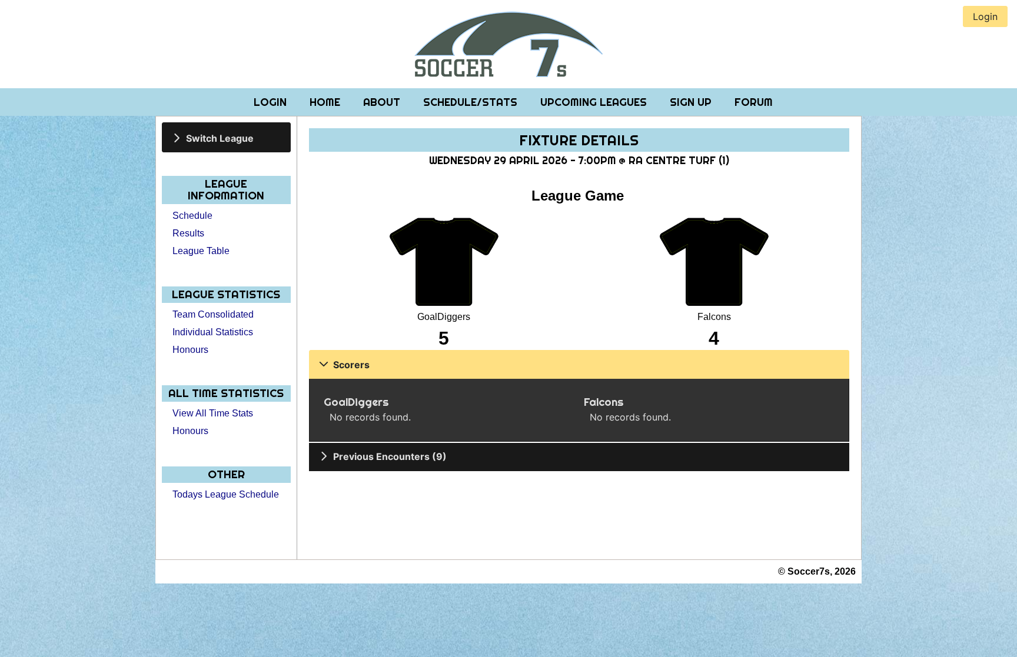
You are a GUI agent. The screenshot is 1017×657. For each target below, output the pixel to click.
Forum (753, 102)
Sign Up (692, 102)
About (383, 102)
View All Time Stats (212, 413)
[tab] (226, 137)
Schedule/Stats (471, 102)
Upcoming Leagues (595, 102)
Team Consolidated (213, 314)
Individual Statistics (212, 332)
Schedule (192, 216)
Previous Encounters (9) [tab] (390, 456)
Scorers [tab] (351, 365)
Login (272, 102)
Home (326, 102)
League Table (201, 251)
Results (188, 233)
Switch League (220, 138)
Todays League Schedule (225, 494)
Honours (190, 350)
